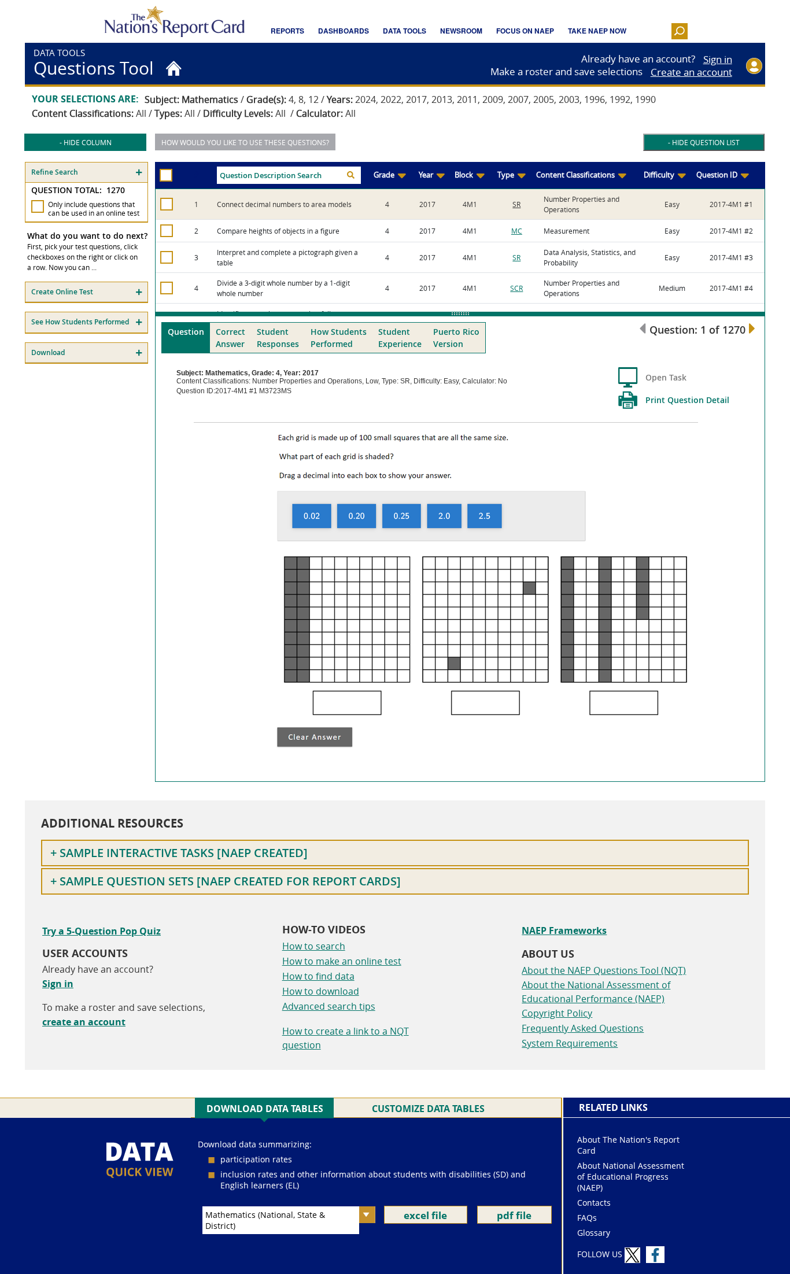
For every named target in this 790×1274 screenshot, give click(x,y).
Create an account (691, 72)
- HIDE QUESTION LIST (704, 142)
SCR (516, 288)
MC (516, 230)
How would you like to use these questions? (245, 142)
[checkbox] (37, 206)
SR (516, 204)
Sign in (717, 59)
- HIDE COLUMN (86, 142)
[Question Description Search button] (350, 175)
